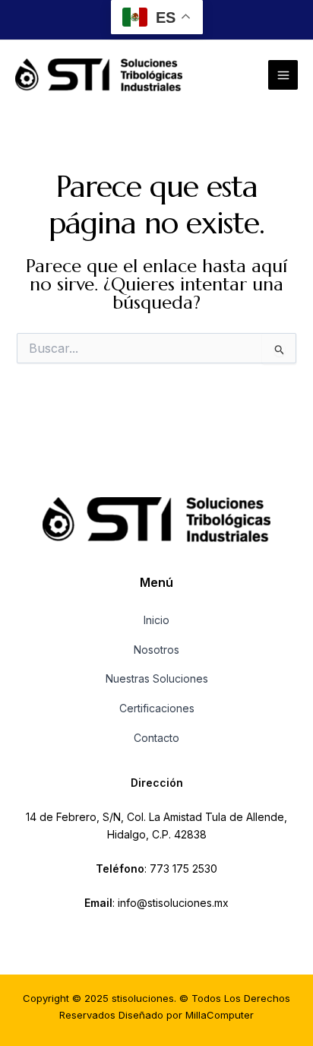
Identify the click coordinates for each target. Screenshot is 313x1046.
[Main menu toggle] (283, 75)
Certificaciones (156, 708)
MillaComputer (219, 1015)
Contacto (156, 737)
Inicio (156, 619)
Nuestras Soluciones (157, 678)
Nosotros (156, 649)
